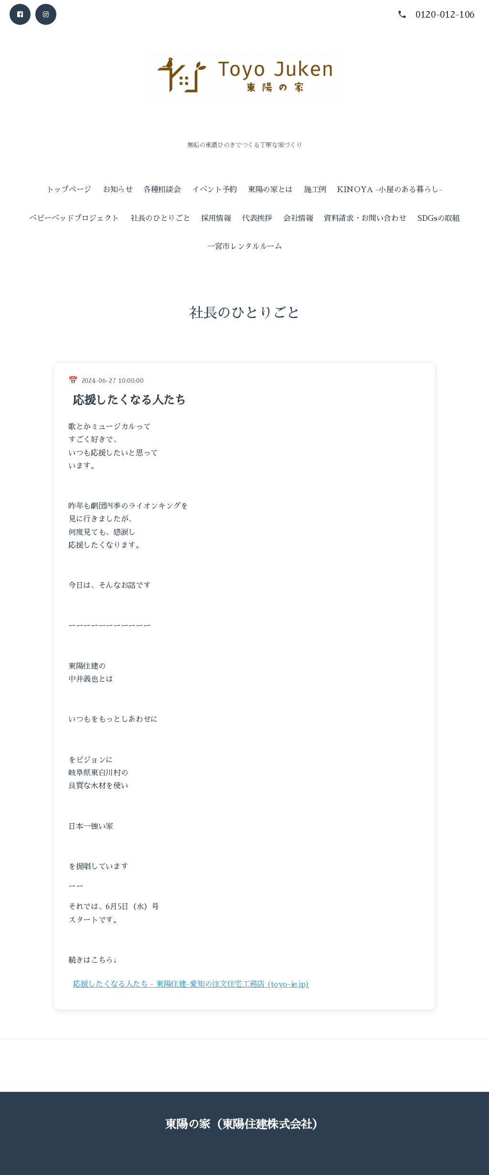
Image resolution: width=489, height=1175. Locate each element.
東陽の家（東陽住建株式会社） (244, 1124)
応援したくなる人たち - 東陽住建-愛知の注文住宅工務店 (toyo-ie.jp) (191, 984)
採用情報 (216, 218)
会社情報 (298, 218)
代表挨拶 (257, 218)
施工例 (315, 190)
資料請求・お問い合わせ (365, 218)
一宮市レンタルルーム (244, 246)
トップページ (68, 190)
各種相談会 (162, 190)
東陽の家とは (270, 190)
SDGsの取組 (438, 218)
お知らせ (118, 190)
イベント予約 (214, 190)
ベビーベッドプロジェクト (74, 218)
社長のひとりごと (160, 218)
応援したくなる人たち (129, 400)
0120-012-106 (445, 14)
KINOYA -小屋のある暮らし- (390, 190)
